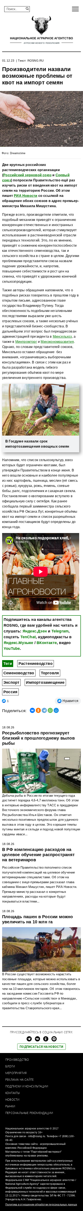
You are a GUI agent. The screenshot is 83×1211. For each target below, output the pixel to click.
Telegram (60, 631)
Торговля (50, 673)
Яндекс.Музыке (18, 643)
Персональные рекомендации (29, 1113)
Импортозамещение (45, 682)
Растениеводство (36, 663)
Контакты (12, 1093)
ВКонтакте (47, 643)
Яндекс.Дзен (35, 631)
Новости (12, 1099)
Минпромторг (26, 341)
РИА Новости (25, 196)
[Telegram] (44, 710)
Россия (10, 692)
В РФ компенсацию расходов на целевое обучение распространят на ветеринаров (38, 854)
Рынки (10, 1106)
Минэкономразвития (57, 341)
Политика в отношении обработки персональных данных (41, 1204)
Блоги (10, 1066)
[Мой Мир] (56, 710)
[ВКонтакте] (32, 710)
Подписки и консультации (26, 1086)
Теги (7, 663)
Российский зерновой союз (27, 175)
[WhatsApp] (50, 710)
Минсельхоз (62, 336)
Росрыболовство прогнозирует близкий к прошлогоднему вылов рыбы (38, 738)
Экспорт (11, 682)
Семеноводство (18, 673)
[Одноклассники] (38, 710)
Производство (17, 1060)
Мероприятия (16, 1073)
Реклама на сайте (19, 1079)
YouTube (12, 648)
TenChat (28, 637)
